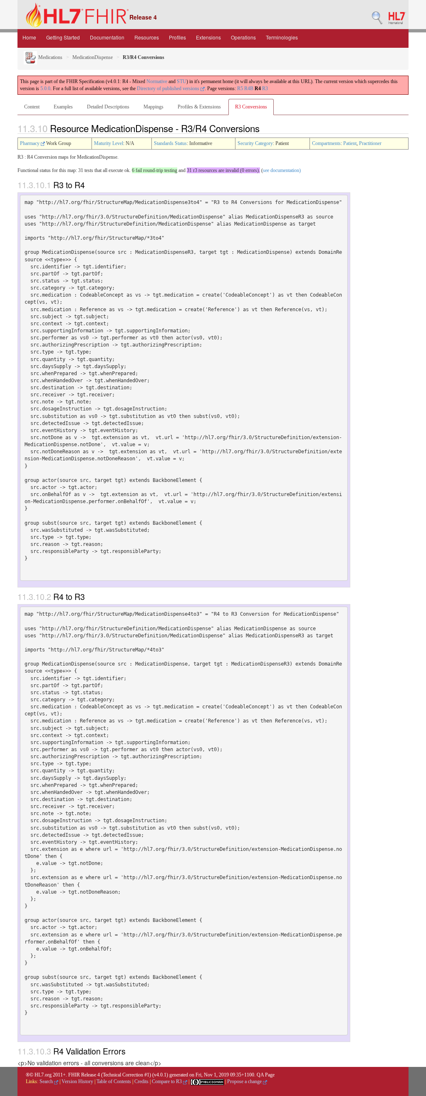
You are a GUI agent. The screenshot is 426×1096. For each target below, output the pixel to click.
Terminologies (282, 37)
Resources (146, 37)
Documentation (107, 37)
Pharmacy (30, 143)
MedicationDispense (92, 57)
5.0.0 (45, 88)
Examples (63, 107)
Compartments (326, 143)
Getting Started (63, 37)
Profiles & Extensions (199, 107)
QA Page (266, 1075)
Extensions (208, 37)
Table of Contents (114, 1081)
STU (181, 81)
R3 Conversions (251, 107)
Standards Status (170, 143)
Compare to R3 (167, 1081)
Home (29, 37)
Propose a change (245, 1081)
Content (32, 107)
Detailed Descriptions (108, 107)
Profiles (177, 37)
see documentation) (282, 170)
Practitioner (370, 143)
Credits (141, 1081)
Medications (49, 57)
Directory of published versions (169, 88)
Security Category (255, 143)
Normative (156, 81)
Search (47, 1081)
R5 (240, 88)
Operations (243, 37)
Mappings (153, 107)
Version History (77, 1081)
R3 (265, 88)
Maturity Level (108, 143)
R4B (248, 88)
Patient (350, 143)
